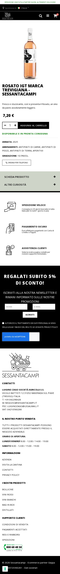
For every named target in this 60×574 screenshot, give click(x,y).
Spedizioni (8, 539)
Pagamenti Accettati (14, 529)
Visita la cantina (12, 464)
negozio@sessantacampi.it (21, 402)
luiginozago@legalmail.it (23, 406)
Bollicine (7, 489)
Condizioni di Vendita (15, 524)
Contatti (7, 469)
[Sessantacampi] (7, 15)
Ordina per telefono (18, 162)
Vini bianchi (9, 499)
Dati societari (30, 567)
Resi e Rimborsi (11, 534)
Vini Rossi (7, 494)
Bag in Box (8, 504)
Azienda (6, 459)
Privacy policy (51, 327)
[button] (15, 8)
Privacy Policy (10, 474)
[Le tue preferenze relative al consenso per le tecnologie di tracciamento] (5, 569)
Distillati (8, 509)
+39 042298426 (13, 399)
